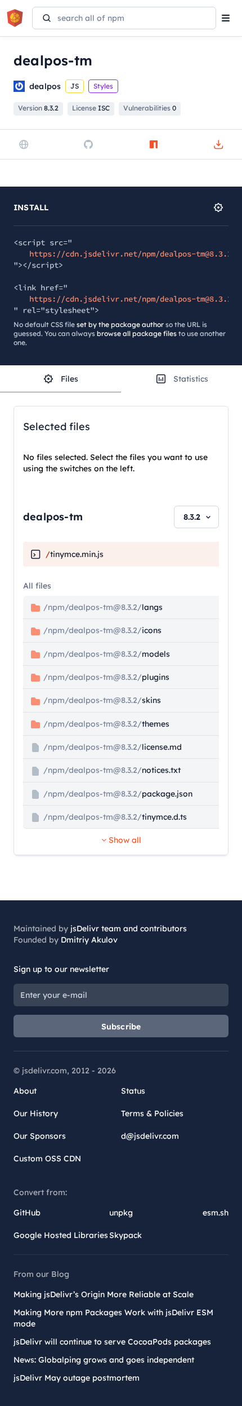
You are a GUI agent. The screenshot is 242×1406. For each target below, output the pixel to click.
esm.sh (215, 1213)
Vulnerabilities (149, 108)
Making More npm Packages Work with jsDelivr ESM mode (113, 1318)
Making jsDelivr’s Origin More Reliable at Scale (104, 1294)
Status (133, 1091)
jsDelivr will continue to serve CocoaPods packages (112, 1342)
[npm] (154, 144)
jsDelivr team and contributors (128, 928)
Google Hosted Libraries (61, 1235)
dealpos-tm (53, 516)
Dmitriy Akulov (89, 940)
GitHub (27, 1213)
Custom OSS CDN (47, 1158)
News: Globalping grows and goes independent (104, 1360)
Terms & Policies (152, 1113)
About (25, 1091)
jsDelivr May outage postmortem (77, 1378)
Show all (123, 840)
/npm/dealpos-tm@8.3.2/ (102, 607)
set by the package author (120, 324)
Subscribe (121, 1027)
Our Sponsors (40, 1136)
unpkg (121, 1213)
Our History (36, 1113)
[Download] (218, 144)
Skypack (125, 1235)
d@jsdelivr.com (150, 1136)
